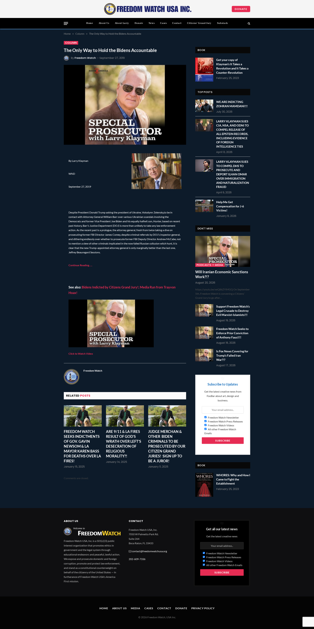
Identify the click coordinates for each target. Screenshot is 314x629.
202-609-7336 (137, 559)
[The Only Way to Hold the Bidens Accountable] (125, 105)
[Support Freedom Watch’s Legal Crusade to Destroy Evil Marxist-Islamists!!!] (205, 310)
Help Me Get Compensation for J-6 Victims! (230, 206)
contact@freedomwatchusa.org (149, 551)
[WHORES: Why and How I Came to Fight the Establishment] (204, 485)
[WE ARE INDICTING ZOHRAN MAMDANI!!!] (205, 106)
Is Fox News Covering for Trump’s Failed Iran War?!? (232, 355)
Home (89, 23)
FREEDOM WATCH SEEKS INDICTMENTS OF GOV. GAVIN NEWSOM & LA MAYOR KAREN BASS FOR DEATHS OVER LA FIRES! (82, 446)
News (152, 23)
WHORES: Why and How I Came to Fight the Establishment (233, 479)
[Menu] (66, 23)
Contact (176, 23)
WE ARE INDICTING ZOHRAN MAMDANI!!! (232, 104)
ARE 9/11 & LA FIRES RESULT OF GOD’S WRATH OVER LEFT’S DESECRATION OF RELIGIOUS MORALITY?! (123, 443)
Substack (222, 23)
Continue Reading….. (80, 265)
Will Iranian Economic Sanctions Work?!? (221, 274)
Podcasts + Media (210, 265)
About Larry (122, 23)
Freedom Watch (85, 58)
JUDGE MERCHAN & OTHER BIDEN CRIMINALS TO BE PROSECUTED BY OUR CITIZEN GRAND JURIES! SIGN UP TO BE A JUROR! (166, 446)
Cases (163, 23)
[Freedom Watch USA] (148, 9)
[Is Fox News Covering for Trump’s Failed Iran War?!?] (205, 355)
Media (135, 608)
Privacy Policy (203, 608)
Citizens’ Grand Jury (199, 23)
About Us (104, 23)
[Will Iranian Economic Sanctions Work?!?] (222, 251)
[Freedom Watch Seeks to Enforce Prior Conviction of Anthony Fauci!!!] (205, 333)
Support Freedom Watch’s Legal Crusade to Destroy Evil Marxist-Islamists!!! (233, 311)
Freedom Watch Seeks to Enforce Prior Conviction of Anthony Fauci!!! (232, 333)
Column (71, 43)
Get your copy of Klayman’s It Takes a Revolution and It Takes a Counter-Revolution (232, 66)
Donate (241, 8)
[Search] (248, 23)
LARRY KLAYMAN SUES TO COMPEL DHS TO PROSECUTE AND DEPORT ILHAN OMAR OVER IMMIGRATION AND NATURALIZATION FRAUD (232, 174)
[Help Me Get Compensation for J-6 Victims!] (205, 206)
